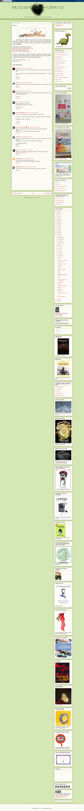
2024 (58, 214)
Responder (18, 78)
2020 (58, 221)
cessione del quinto (23, 152)
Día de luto (57, 198)
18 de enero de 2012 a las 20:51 (27, 158)
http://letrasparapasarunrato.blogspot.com (22, 48)
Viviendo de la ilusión (62, 285)
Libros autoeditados (59, 67)
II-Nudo (56, 391)
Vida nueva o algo (61, 296)
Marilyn (58, 26)
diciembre (60, 237)
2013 (58, 234)
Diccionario (57, 56)
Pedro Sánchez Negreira (21, 112)
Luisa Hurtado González (21, 127)
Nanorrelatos (58, 75)
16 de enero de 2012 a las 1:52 (26, 68)
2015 (58, 230)
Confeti (56, 184)
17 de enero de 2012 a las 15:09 (25, 149)
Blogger (50, 808)
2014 (58, 232)
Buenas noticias (58, 52)
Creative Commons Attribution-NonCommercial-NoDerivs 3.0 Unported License (61, 796)
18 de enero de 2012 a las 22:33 (30, 166)
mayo (59, 249)
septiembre (60, 242)
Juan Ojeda (18, 68)
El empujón (60, 289)
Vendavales (57, 204)
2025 (58, 212)
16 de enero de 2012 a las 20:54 (33, 127)
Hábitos (59, 284)
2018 (58, 225)
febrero (59, 255)
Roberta (17, 149)
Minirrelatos (57, 73)
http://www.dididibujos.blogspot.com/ (21, 51)
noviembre (60, 239)
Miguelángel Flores (20, 166)
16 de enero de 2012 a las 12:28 (25, 91)
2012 (58, 235)
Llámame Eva (60, 282)
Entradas (59, 330)
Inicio (33, 193)
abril (59, 251)
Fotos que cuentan (59, 60)
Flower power (60, 262)
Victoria (59, 272)
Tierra (59, 277)
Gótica (59, 258)
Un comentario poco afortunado (62, 280)
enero (59, 257)
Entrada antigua (47, 193)
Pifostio (59, 271)
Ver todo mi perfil (58, 316)
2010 (58, 301)
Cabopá (17, 136)
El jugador (60, 265)
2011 (58, 299)
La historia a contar (59, 395)
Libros (56, 64)
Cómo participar (58, 386)
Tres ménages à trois (59, 190)
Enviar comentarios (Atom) (35, 197)
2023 (58, 216)
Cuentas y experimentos (60, 54)
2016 (58, 228)
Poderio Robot (60, 25)
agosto (59, 244)
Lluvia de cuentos (59, 188)
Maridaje (59, 287)
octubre (59, 241)
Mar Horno (18, 82)
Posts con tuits (58, 81)
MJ (16, 101)
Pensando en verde (62, 263)
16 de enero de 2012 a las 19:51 (23, 101)
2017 (58, 226)
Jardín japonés (58, 62)
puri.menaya (18, 158)
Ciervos (59, 267)
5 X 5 (56, 182)
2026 (58, 210)
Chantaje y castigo (61, 269)
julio (59, 246)
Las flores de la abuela (62, 260)
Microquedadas (58, 202)
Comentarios (59, 332)
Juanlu (17, 91)
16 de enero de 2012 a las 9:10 (26, 82)
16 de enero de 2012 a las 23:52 (25, 136)
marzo (59, 253)
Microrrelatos (58, 71)
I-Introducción (58, 388)
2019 (58, 223)
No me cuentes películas (60, 77)
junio (59, 248)
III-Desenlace (58, 393)
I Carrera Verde (58, 200)
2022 (58, 218)
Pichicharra (60, 291)
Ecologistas (18, 61)
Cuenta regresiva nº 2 (62, 292)
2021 (58, 219)
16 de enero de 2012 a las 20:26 (32, 112)
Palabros (57, 79)
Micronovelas (58, 69)
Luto (58, 294)
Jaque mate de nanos (59, 186)
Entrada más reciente (18, 193)
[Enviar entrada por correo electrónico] (28, 59)
